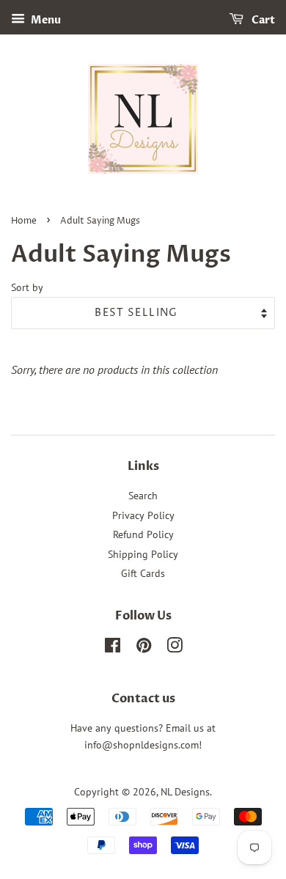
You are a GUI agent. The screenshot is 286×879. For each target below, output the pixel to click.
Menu (45, 20)
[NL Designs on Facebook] (112, 648)
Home (24, 221)
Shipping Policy (143, 554)
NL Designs (185, 791)
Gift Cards (143, 573)
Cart (262, 20)
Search (143, 495)
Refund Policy (143, 534)
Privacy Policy (143, 515)
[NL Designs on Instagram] (174, 648)
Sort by (27, 287)
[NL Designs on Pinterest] (144, 648)
